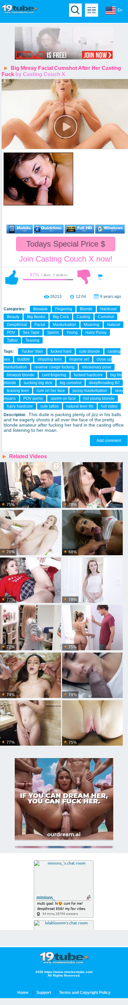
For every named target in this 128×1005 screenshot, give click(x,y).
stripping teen (49, 359)
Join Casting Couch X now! (66, 258)
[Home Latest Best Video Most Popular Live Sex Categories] (91, 10)
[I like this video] (12, 277)
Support (43, 992)
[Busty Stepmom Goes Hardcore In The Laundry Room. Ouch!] (30, 628)
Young (72, 332)
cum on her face (50, 390)
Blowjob (40, 309)
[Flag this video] (100, 277)
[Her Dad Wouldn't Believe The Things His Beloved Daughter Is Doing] (92, 628)
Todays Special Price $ (65, 243)
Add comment (108, 440)
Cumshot (106, 317)
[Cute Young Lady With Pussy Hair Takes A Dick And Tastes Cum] (30, 533)
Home (23, 992)
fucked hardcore (88, 375)
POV (11, 332)
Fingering (63, 309)
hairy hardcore (20, 406)
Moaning (91, 324)
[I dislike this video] (84, 277)
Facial (39, 324)
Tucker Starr (32, 351)
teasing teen (18, 390)
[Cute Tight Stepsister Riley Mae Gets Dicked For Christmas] (30, 581)
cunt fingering (54, 375)
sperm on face (63, 398)
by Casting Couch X (40, 74)
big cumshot (70, 383)
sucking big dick (38, 383)
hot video (109, 406)
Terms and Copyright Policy (85, 992)
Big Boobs (36, 317)
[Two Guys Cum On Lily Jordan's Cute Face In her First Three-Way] (30, 676)
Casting (83, 317)
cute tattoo (49, 406)
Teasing (32, 340)
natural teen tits (80, 406)
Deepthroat (17, 324)
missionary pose (96, 367)
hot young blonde (99, 398)
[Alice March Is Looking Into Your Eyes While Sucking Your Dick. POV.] (30, 723)
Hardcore (108, 309)
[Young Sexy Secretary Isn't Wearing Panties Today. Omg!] (30, 485)
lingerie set (79, 359)
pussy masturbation (90, 390)
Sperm (53, 332)
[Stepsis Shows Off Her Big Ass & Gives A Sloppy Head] (92, 533)
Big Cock (61, 317)
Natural (113, 324)
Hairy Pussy (96, 332)
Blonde (86, 309)
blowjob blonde (20, 375)
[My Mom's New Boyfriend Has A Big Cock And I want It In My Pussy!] (92, 581)
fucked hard (61, 351)
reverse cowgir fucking (54, 367)
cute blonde (89, 351)
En (119, 10)
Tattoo (12, 340)
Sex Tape (31, 332)
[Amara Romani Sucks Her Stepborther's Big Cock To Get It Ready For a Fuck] (92, 676)
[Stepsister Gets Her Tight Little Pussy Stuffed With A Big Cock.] (92, 723)
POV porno (33, 398)
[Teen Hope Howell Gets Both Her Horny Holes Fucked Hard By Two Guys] (92, 485)
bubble (23, 359)
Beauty (13, 317)
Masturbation (64, 324)
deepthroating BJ (104, 383)
